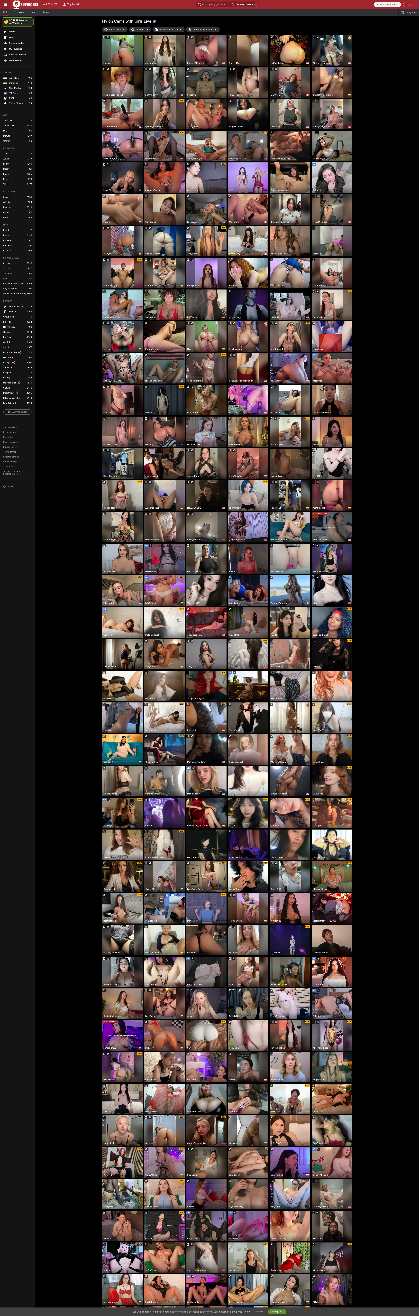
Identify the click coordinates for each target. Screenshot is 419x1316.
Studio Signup (10, 462)
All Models (8, 467)
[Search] (233, 4)
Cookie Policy (242, 1311)
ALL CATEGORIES (19, 412)
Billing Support (10, 432)
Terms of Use (9, 452)
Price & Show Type (168, 29)
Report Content (10, 437)
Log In (410, 4)
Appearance (115, 29)
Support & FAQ (10, 427)
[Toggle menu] (5, 4)
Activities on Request (203, 29)
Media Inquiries (10, 442)
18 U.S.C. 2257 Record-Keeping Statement (14, 472)
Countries (140, 29)
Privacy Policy (10, 447)
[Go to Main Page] (25, 4)
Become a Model (11, 457)
